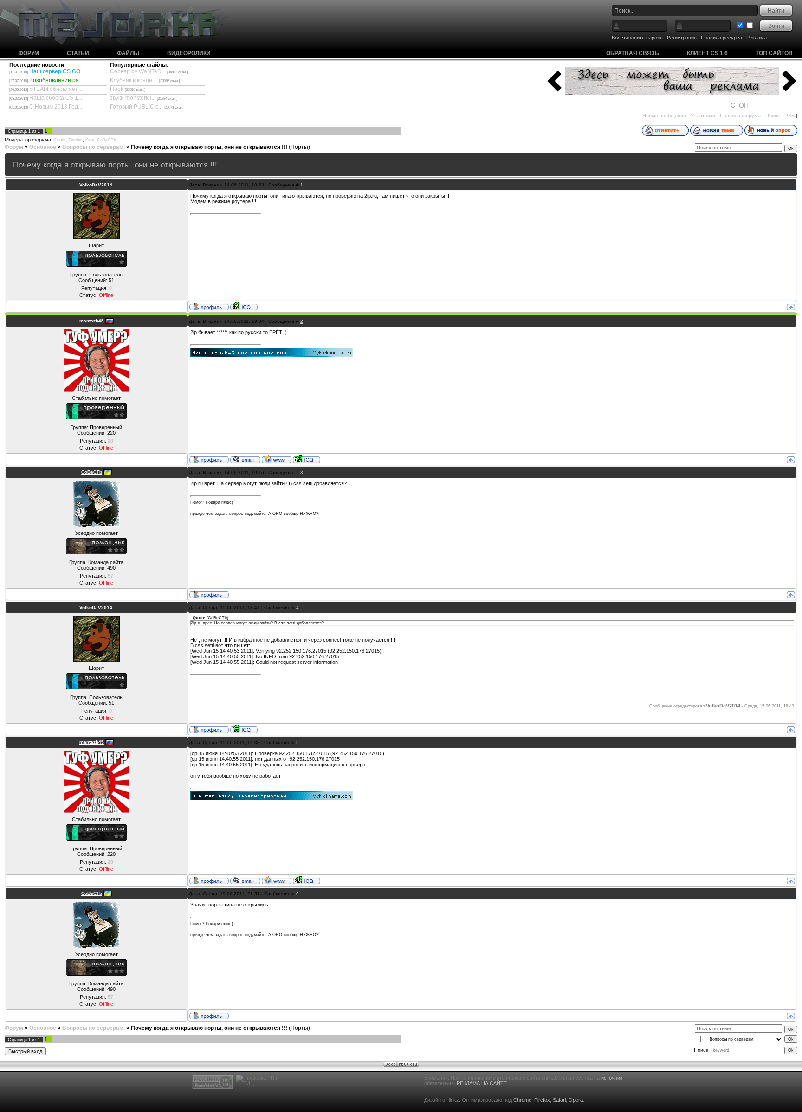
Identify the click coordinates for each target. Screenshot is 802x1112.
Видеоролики (189, 53)
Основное (42, 147)
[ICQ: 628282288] (244, 306)
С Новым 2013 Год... (55, 106)
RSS (789, 115)
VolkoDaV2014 (95, 184)
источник (611, 1077)
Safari (559, 1100)
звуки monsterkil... (132, 98)
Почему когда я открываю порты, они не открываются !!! (209, 147)
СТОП (740, 105)
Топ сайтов (774, 53)
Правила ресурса (721, 37)
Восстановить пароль (637, 37)
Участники (703, 115)
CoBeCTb (106, 140)
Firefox (542, 1100)
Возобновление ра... (56, 80)
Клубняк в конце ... (134, 80)
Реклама (756, 37)
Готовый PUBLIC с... (136, 106)
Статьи (78, 53)
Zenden (75, 140)
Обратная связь (632, 53)
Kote (89, 140)
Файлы (128, 53)
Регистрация (682, 37)
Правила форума (740, 115)
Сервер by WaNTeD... (138, 71)
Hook (116, 89)
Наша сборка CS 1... (55, 98)
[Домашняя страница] (276, 459)
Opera (576, 1100)
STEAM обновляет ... (56, 89)
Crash (59, 140)
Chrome (522, 1100)
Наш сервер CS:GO (54, 71)
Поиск (772, 115)
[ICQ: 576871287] (306, 459)
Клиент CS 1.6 (707, 53)
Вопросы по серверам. (93, 147)
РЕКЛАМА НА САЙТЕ (482, 1083)
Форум (29, 53)
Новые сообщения (664, 115)
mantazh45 (91, 320)
